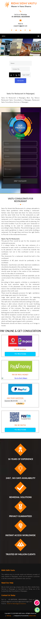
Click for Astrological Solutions (16, 603)
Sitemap (8, 615)
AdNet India (32, 615)
